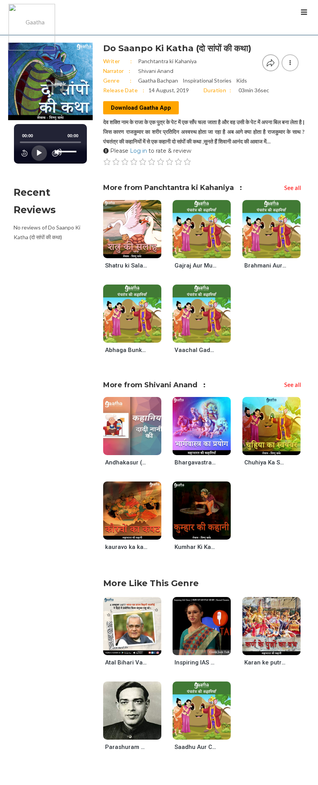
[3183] (278, 250)
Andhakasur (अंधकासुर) (126, 462)
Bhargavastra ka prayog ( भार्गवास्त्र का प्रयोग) (196, 462)
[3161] (208, 335)
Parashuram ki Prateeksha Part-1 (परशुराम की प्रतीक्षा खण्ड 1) (126, 747)
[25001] (208, 447)
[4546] (139, 732)
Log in (138, 150)
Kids (241, 80)
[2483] (208, 647)
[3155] (139, 447)
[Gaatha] (31, 17)
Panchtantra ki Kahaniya (167, 61)
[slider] (68, 145)
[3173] (208, 250)
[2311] (139, 250)
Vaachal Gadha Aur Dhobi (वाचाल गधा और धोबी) (196, 350)
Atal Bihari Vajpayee (126, 662)
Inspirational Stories (207, 80)
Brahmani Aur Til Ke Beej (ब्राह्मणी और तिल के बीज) (265, 265)
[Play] (39, 153)
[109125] (139, 647)
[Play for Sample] (124, 250)
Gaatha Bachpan (158, 80)
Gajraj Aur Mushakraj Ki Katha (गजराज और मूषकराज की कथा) (196, 265)
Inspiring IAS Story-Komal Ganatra (196, 662)
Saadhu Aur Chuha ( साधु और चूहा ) (196, 747)
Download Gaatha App (141, 107)
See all (292, 187)
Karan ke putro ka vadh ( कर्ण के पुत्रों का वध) (265, 662)
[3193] (139, 335)
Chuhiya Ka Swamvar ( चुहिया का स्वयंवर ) (265, 462)
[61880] (278, 647)
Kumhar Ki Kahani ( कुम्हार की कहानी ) (196, 546)
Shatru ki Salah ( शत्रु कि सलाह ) (126, 265)
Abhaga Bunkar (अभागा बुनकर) (126, 350)
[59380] (139, 532)
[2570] (278, 447)
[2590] (208, 732)
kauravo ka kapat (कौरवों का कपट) (126, 546)
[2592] (208, 532)
